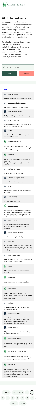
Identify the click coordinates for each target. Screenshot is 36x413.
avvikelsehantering (14, 313)
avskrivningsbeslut (14, 255)
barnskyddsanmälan (14, 338)
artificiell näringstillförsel (16, 178)
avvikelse (10, 303)
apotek (10, 131)
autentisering (12, 197)
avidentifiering (12, 220)
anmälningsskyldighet (15, 111)
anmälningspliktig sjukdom (16, 103)
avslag (10, 266)
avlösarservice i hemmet (15, 232)
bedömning (11, 364)
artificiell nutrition (14, 169)
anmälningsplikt (13, 94)
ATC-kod (10, 186)
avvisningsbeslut (13, 327)
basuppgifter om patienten (17, 351)
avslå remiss (12, 288)
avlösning (11, 241)
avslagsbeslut (12, 277)
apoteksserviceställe (14, 141)
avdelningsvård (13, 206)
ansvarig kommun (13, 120)
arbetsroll (11, 154)
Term (6, 90)
